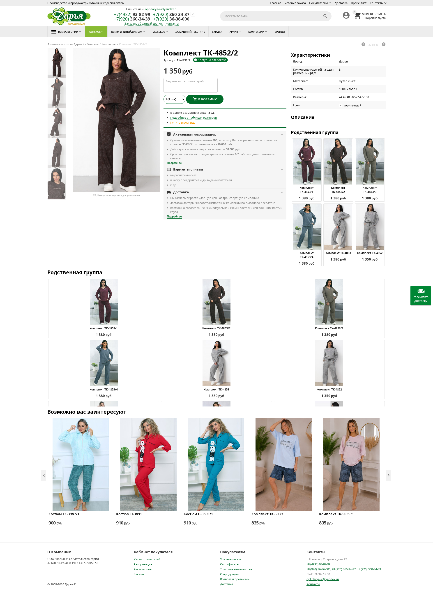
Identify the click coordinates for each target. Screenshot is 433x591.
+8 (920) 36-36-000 (318, 569)
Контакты (376, 3)
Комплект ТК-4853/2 (338, 190)
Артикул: (170, 60)
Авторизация (143, 564)
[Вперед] (384, 44)
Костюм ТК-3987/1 (63, 514)
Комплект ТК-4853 (338, 253)
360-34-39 (132, 19)
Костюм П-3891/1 (198, 514)
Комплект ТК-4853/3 (370, 190)
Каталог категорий (147, 559)
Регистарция (143, 569)
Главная (275, 3)
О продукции (229, 574)
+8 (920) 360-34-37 (344, 569)
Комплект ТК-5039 (267, 514)
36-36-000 (171, 19)
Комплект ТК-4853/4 (306, 255)
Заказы (139, 574)
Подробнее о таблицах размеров (193, 117)
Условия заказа (295, 3)
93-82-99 (132, 14)
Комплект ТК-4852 (369, 253)
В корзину (207, 99)
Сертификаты (229, 564)
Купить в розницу (182, 122)
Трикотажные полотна (236, 569)
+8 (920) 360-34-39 (369, 569)
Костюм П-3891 (129, 514)
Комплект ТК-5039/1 (336, 514)
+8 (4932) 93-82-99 (318, 564)
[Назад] (363, 44)
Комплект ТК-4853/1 (306, 190)
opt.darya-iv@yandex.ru (161, 9)
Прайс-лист (358, 3)
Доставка (341, 3)
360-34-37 (171, 14)
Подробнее (174, 163)
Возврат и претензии (234, 579)
